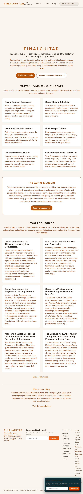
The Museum (28, 4)
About (65, 433)
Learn (39, 4)
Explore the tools (25, 75)
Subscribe (53, 438)
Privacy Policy (65, 440)
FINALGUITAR (14, 4)
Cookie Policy (65, 458)
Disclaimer (66, 449)
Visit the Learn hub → (41, 406)
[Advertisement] (41, 31)
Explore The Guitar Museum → (52, 75)
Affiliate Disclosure (66, 453)
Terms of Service (66, 445)
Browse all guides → (41, 377)
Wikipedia (78, 447)
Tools (46, 4)
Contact (65, 436)
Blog (54, 4)
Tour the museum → (41, 208)
